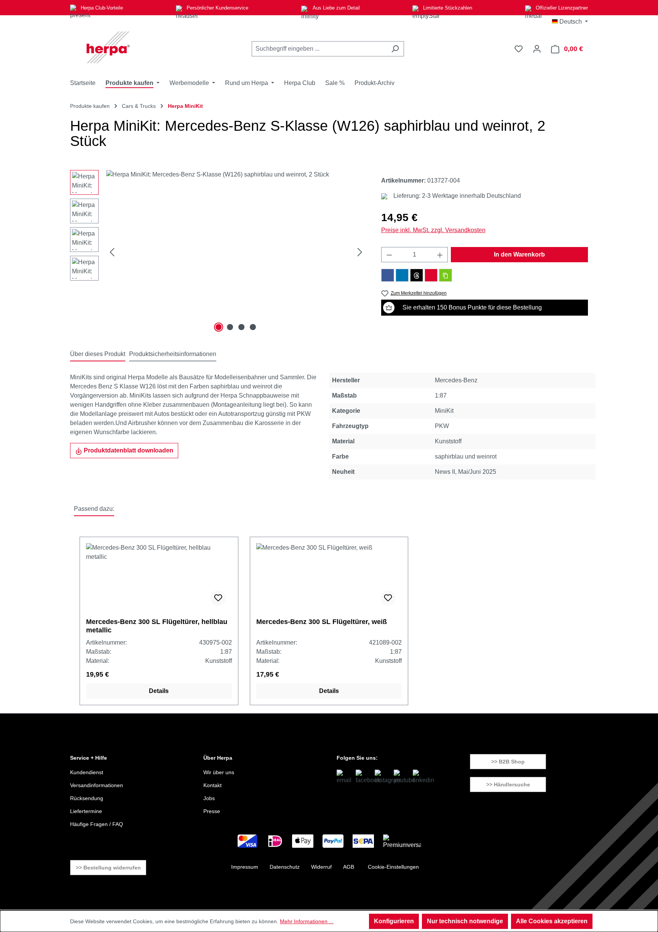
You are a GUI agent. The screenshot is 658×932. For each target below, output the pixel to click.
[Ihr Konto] (537, 48)
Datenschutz (285, 867)
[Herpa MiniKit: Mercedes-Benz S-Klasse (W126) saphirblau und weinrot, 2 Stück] (236, 252)
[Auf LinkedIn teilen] (402, 275)
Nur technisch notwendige (465, 921)
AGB (348, 867)
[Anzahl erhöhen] (440, 254)
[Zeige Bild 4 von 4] (253, 327)
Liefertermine (86, 811)
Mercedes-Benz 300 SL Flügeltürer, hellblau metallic (156, 626)
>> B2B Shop (508, 762)
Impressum (244, 867)
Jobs (209, 798)
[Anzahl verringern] (389, 254)
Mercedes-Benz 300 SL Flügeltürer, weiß (321, 622)
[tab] (97, 354)
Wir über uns (218, 772)
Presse (211, 811)
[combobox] (319, 48)
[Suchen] (395, 48)
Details (159, 691)
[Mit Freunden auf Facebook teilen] (388, 275)
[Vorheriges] (112, 252)
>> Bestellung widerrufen (108, 868)
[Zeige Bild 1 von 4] (219, 327)
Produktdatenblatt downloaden (127, 450)
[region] (218, 252)
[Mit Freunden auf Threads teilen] (416, 275)
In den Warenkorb (519, 254)
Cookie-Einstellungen (393, 867)
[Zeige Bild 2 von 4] (230, 327)
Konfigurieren (394, 921)
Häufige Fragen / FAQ (96, 824)
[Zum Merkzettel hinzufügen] (218, 598)
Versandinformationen (96, 785)
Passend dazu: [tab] (94, 508)
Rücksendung (86, 798)
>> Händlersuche (508, 784)
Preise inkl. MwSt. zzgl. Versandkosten (433, 230)
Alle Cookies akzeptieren (552, 921)
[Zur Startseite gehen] (108, 47)
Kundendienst (86, 772)
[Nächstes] (360, 252)
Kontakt (212, 785)
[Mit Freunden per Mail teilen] (431, 275)
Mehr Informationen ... (307, 921)
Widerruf (321, 867)
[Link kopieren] (445, 275)
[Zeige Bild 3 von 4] (241, 327)
